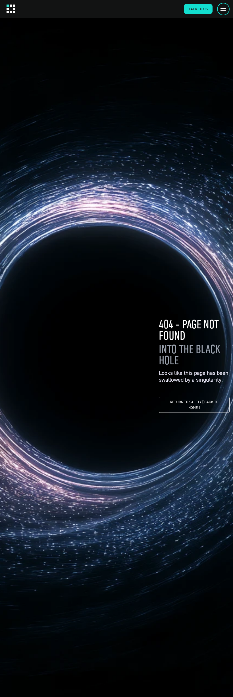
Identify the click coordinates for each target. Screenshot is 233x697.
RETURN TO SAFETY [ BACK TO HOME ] (194, 405)
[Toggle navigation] (223, 9)
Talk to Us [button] (198, 9)
